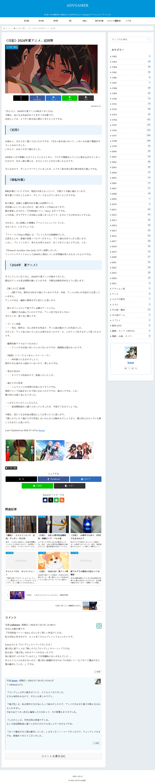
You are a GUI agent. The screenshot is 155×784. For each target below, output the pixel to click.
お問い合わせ (77, 776)
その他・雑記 (12, 468)
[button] (86, 98)
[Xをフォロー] (50, 500)
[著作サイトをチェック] (45, 500)
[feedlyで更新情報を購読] (56, 500)
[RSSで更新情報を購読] (61, 500)
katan (42, 430)
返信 (98, 672)
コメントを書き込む (53, 756)
